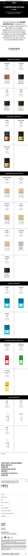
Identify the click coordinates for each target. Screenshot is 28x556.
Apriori (4, 467)
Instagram (3, 523)
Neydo (4, 471)
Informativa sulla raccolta (10, 554)
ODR (2, 505)
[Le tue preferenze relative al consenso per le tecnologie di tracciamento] (25, 553)
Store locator (4, 497)
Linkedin (3, 524)
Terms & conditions (5, 502)
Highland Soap (8, 469)
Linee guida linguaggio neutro (7, 513)
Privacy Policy (3, 528)
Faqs (2, 499)
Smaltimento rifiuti (5, 508)
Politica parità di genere (6, 510)
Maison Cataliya (9, 473)
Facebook (3, 525)
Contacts (3, 494)
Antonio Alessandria (11, 463)
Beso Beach (6, 465)
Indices (4, 475)
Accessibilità (3, 516)
